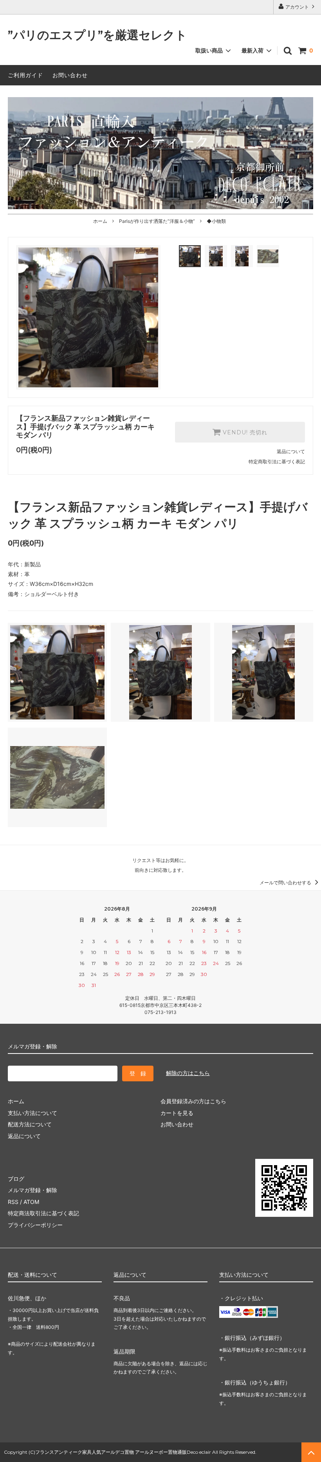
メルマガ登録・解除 (32, 1190)
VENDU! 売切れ (244, 432)
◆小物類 (216, 221)
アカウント (297, 7)
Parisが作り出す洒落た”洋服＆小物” (157, 221)
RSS (13, 1201)
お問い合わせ (70, 75)
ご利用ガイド (25, 75)
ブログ (16, 1178)
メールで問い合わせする (286, 883)
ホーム (100, 221)
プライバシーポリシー (35, 1225)
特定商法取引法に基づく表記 (43, 1213)
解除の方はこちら (188, 1073)
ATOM (31, 1201)
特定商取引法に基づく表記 (277, 461)
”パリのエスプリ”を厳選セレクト (97, 35)
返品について (291, 451)
